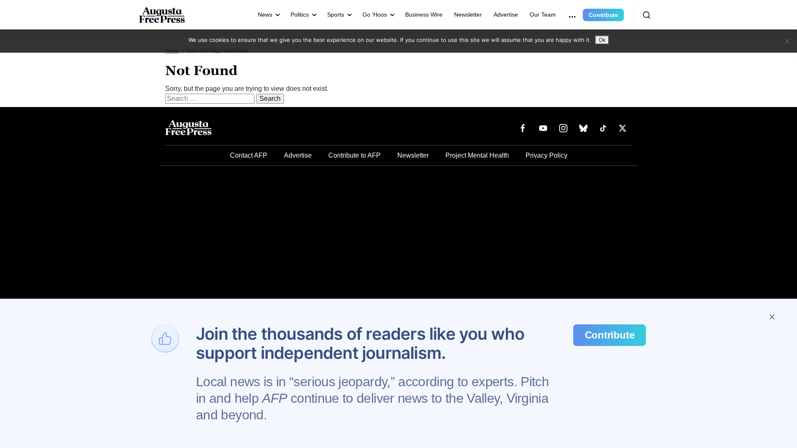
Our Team (543, 14)
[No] (786, 41)
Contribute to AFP (354, 155)
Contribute (603, 15)
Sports (335, 14)
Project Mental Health (477, 155)
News (265, 14)
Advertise (506, 14)
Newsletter (468, 14)
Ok (602, 40)
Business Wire (424, 14)
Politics (300, 14)
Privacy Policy (546, 155)
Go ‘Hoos (374, 14)
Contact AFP (248, 155)
